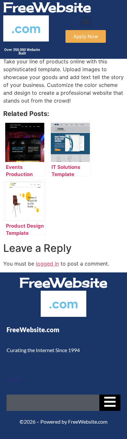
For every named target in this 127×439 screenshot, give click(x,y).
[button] (85, 21)
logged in (47, 263)
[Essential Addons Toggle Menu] (109, 403)
